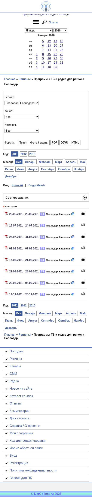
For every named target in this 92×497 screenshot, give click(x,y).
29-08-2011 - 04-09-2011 (24, 283)
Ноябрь (79, 169)
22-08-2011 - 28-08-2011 (24, 271)
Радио (14, 381)
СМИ (13, 373)
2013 (32, 154)
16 (49, 58)
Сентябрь (47, 169)
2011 (15, 154)
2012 (24, 154)
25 (55, 66)
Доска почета (19, 418)
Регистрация (19, 463)
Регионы (25, 79)
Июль (20, 169)
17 (49, 62)
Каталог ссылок (21, 396)
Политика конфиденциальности (33, 470)
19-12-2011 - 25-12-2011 (24, 294)
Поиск (53, 22)
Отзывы (16, 403)
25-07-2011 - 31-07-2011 (24, 237)
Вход (13, 455)
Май (83, 162)
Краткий (17, 185)
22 (55, 54)
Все (18, 162)
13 (49, 45)
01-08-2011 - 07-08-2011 (24, 248)
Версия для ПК (21, 478)
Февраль (45, 162)
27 (61, 45)
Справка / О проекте (25, 425)
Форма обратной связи (26, 448)
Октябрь (64, 169)
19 (55, 41)
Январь (30, 162)
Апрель (71, 162)
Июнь (9, 169)
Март (58, 162)
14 (49, 49)
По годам (16, 351)
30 (61, 58)
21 (55, 49)
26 (61, 41)
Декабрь (11, 176)
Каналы (15, 366)
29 (61, 54)
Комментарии (19, 411)
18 (49, 66)
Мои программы (21, 433)
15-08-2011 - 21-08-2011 (24, 260)
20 (55, 45)
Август (32, 169)
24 (55, 62)
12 (49, 41)
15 (49, 54)
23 (55, 58)
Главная (9, 79)
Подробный (36, 185)
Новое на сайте (21, 388)
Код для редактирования (28, 440)
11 (43, 66)
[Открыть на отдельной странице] (73, 214)
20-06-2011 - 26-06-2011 (24, 214)
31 (61, 62)
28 (61, 49)
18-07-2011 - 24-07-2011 (24, 225)
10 (43, 62)
